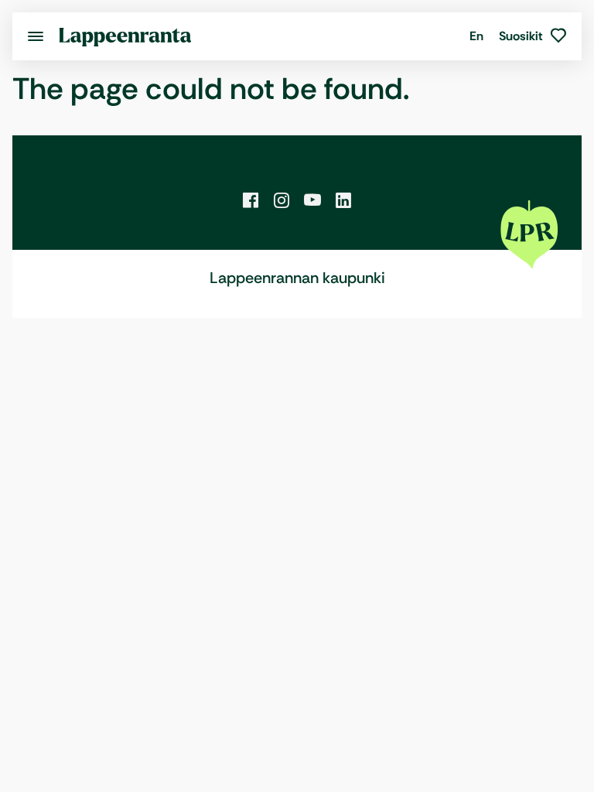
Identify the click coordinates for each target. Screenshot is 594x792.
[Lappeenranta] (125, 36)
